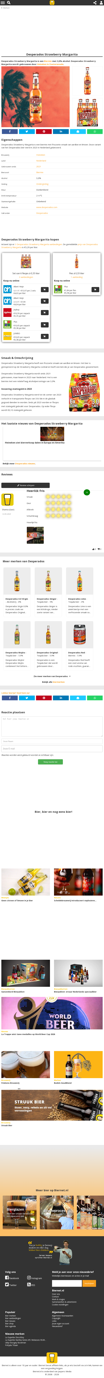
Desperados (42, 213)
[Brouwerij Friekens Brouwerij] (25, 1064)
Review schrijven (27, 485)
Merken (6, 8)
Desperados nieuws (25, 463)
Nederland (41, 160)
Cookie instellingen (60, 1304)
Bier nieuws (10, 1321)
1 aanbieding (77, 277)
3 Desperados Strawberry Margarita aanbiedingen (38, 244)
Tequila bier (42, 601)
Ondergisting (42, 184)
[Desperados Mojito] (17, 634)
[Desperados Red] (79, 634)
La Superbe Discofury (14, 1337)
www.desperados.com (46, 207)
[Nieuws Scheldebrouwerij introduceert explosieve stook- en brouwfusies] (78, 882)
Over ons (56, 1294)
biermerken (59, 682)
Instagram (36, 1278)
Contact (55, 1296)
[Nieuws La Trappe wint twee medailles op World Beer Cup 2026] (52, 1013)
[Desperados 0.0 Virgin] (17, 581)
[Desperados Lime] (79, 581)
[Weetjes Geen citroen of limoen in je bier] (25, 882)
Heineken (40, 154)
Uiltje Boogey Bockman (15, 1342)
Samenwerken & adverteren (64, 1302)
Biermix (48, 61)
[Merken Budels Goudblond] (78, 1064)
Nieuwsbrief (57, 1326)
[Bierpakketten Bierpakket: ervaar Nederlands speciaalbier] (78, 973)
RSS (33, 1285)
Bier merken (10, 1315)
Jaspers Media (64, 1371)
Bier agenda (10, 1326)
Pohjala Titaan (11, 1345)
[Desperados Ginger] (48, 581)
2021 (38, 166)
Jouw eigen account (60, 1323)
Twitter (13, 1285)
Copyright (56, 1318)
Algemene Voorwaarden (62, 1315)
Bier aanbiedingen (13, 1318)
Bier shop (9, 1323)
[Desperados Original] (48, 634)
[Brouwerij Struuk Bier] (52, 1104)
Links (54, 1321)
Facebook (14, 1278)
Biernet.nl (37, 1371)
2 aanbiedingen (26, 277)
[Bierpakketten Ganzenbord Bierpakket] (25, 973)
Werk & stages (58, 1299)
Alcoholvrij (12, 601)
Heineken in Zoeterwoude (50, 64)
